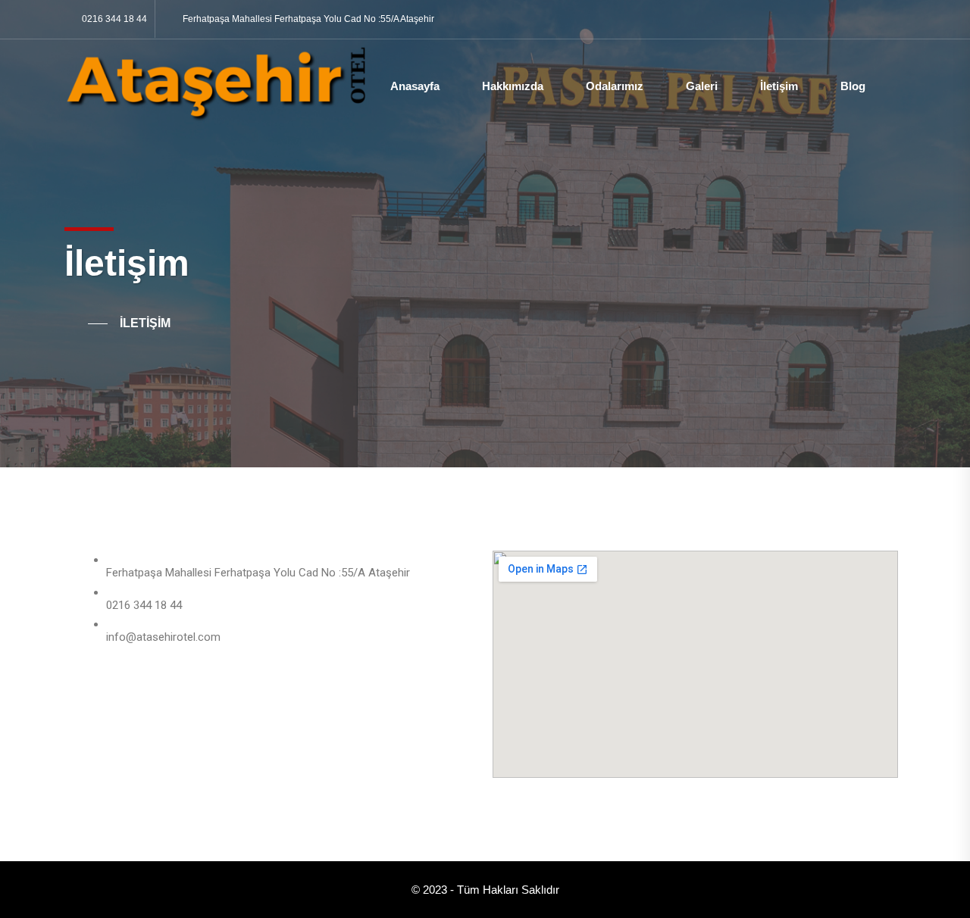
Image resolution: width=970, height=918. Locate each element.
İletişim (779, 86)
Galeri (702, 86)
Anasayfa (415, 86)
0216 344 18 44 (114, 19)
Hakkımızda (512, 86)
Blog (852, 86)
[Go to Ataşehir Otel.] (86, 323)
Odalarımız (614, 86)
